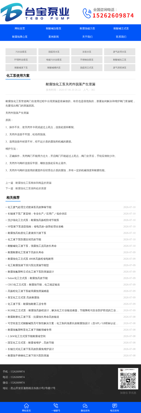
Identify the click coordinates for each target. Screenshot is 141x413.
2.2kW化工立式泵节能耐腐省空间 (27, 336)
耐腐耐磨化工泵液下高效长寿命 (26, 252)
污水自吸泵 (21, 51)
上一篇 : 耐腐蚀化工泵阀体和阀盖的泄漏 (28, 183)
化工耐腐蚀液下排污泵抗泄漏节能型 (28, 265)
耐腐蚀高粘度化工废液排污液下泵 (27, 233)
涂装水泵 (86, 51)
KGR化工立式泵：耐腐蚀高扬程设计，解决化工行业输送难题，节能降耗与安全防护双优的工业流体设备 (64, 310)
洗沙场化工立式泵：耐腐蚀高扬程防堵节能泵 (33, 220)
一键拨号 (55, 410)
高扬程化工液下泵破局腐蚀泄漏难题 (28, 291)
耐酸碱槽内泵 (54, 67)
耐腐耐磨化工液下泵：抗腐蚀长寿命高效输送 (33, 317)
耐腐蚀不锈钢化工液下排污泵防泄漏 (28, 355)
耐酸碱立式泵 (121, 28)
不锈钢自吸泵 (86, 59)
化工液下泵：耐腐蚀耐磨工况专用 (27, 304)
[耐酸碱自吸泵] (35, 12)
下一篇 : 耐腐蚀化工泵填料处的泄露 (26, 188)
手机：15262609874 (14, 371)
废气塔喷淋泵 (119, 67)
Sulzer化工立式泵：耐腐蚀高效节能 (28, 278)
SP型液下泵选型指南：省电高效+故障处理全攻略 (36, 226)
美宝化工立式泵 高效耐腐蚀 (23, 297)
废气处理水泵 (119, 51)
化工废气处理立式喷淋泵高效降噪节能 (29, 207)
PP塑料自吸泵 (21, 59)
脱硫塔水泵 (53, 51)
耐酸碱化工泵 (119, 59)
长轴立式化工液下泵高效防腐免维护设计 (31, 349)
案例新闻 (53, 36)
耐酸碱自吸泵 (53, 28)
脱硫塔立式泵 (86, 67)
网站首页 (20, 28)
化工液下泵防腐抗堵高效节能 (24, 239)
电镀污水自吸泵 (54, 59)
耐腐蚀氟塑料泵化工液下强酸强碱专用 (29, 329)
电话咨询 (114, 410)
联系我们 (121, 36)
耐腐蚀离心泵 (20, 36)
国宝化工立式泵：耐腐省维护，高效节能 (31, 342)
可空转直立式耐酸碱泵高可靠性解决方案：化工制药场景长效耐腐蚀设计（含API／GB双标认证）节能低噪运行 (64, 323)
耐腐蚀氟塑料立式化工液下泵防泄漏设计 (31, 271)
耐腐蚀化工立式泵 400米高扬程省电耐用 (30, 258)
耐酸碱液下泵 (21, 67)
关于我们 (87, 36)
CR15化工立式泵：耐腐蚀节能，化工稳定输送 (34, 284)
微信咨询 (85, 410)
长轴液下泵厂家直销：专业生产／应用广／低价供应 (37, 213)
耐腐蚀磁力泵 (87, 28)
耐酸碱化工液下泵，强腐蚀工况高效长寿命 (32, 246)
